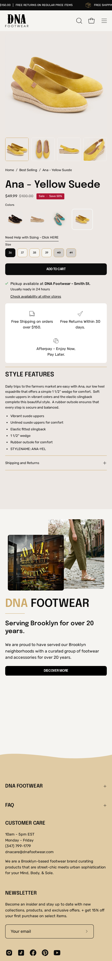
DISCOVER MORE (56, 670)
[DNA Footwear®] (17, 20)
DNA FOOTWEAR (24, 786)
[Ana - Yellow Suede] (17, 149)
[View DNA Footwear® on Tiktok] (21, 953)
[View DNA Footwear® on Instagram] (9, 953)
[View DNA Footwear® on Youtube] (57, 953)
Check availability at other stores (35, 296)
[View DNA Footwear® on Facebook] (33, 953)
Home (9, 170)
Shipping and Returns (22, 463)
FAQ (9, 805)
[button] (78, 20)
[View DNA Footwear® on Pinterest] (45, 953)
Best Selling (28, 170)
